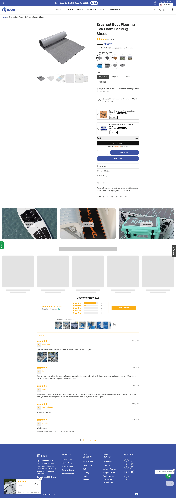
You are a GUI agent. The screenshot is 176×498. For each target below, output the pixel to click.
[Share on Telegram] (121, 196)
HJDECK (52, 494)
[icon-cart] (164, 9)
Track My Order (108, 476)
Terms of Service (68, 470)
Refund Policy (67, 463)
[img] (42, 341)
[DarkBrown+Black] (122, 65)
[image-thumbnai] (41, 78)
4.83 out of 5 (57, 306)
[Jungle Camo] (122, 58)
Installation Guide (68, 474)
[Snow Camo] (107, 65)
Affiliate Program (109, 469)
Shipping (112, 48)
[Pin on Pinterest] (112, 196)
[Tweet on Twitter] (108, 196)
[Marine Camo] (100, 65)
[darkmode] (171, 9)
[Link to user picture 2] (53, 357)
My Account (107, 462)
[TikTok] (167, 2)
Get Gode (94, 3)
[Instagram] (164, 2)
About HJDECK (88, 462)
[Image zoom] (62, 47)
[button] (102, 39)
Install (85, 476)
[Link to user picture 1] (42, 357)
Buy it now (118, 158)
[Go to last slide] (3, 3)
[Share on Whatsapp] (117, 196)
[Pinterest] (161, 2)
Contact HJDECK (89, 465)
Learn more (124, 146)
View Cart (107, 465)
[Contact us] (168, 476)
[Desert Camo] (130, 58)
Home (4, 17)
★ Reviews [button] (174, 251)
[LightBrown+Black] (115, 58)
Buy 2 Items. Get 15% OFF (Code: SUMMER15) (72, 3)
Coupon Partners (109, 472)
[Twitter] (155, 2)
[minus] (99, 152)
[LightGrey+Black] (100, 58)
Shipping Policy (67, 466)
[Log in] (159, 9)
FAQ (84, 469)
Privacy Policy (67, 459)
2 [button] (83, 440)
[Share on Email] (126, 196)
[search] (155, 9)
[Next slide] (150, 3)
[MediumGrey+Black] (115, 65)
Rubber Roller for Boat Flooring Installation (122, 111)
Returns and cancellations (108, 481)
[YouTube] (170, 2)
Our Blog (86, 472)
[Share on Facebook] (103, 196)
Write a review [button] (124, 308)
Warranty (86, 480)
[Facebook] (158, 2)
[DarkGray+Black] (107, 58)
